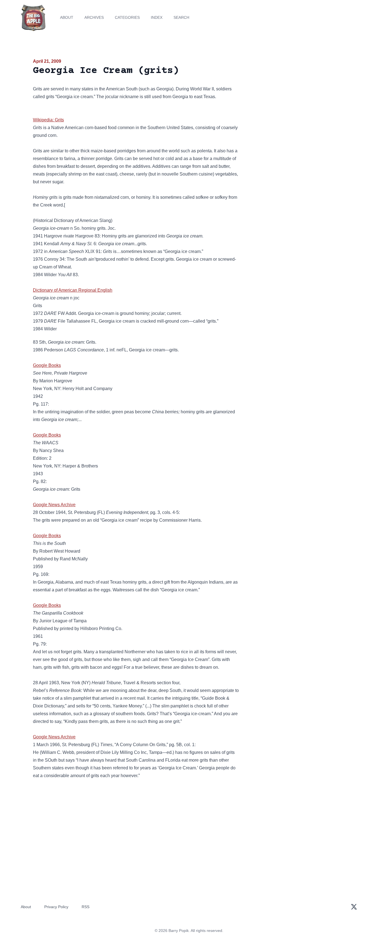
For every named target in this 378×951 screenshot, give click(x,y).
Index (156, 17)
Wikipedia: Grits (48, 119)
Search (181, 17)
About (66, 17)
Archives (94, 17)
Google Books (47, 365)
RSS (85, 907)
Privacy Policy (56, 907)
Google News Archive (54, 504)
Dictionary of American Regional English (72, 290)
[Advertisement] (295, 100)
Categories (127, 17)
